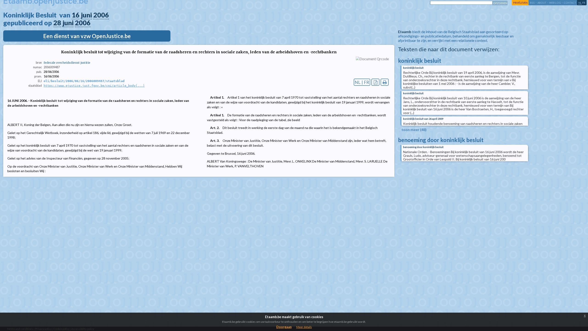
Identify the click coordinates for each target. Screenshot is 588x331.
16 (75, 15)
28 (57, 23)
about (541, 2)
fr (583, 2)
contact (570, 2)
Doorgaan (284, 327)
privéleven (520, 2)
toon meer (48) (414, 129)
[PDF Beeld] (375, 82)
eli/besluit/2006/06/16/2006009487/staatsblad (84, 81)
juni (86, 15)
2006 (101, 15)
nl (580, 2)
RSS (532, 2)
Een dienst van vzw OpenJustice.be (87, 36)
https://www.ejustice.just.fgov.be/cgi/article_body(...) (94, 85)
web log (555, 2)
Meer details (304, 327)
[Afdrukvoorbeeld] (385, 82)
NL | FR (362, 82)
